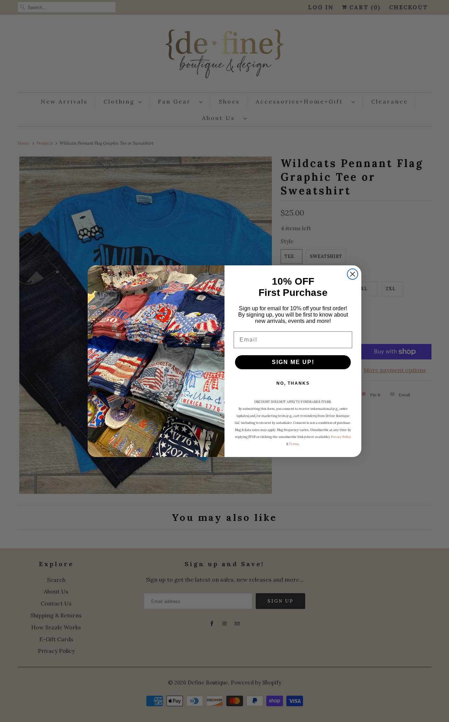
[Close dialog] (352, 274)
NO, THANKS (293, 383)
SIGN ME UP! (293, 362)
